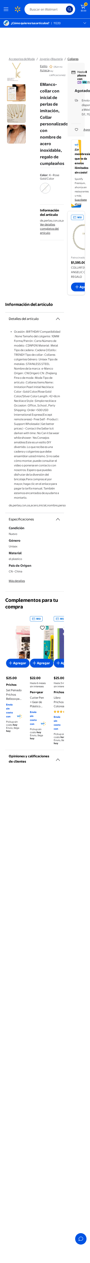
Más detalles (17, 581)
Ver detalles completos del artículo (49, 229)
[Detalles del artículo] (58, 318)
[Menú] (6, 9)
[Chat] (81, 1239)
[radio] (45, 191)
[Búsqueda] (69, 9)
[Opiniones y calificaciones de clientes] (58, 757)
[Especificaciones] (58, 519)
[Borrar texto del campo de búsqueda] (63, 9)
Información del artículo (29, 304)
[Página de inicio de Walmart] (17, 9)
